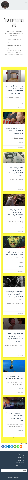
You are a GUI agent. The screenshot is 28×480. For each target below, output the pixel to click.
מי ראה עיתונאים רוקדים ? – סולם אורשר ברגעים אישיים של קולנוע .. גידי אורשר (14, 417)
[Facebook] (2, 446)
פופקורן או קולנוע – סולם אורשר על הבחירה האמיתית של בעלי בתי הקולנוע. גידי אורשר (14, 90)
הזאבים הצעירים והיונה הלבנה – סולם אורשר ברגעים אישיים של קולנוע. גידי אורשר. (14, 337)
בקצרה (22, 455)
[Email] (14, 446)
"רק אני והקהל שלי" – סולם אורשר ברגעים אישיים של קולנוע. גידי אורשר (15, 214)
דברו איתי (18, 465)
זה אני (22, 464)
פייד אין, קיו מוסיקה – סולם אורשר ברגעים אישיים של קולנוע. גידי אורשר (15, 171)
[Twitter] (5, 446)
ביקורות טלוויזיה (20, 457)
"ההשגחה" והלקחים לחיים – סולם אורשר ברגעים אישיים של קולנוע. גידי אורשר (14, 295)
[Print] (21, 446)
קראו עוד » (20, 103)
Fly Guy (17, 479)
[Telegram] (11, 446)
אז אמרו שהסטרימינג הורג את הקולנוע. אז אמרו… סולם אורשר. (14, 130)
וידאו (22, 459)
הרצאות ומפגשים (20, 462)
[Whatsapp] (17, 446)
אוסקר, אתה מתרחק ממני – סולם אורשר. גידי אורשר (14, 377)
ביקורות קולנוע (20, 454)
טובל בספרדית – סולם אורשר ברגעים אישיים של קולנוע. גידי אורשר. (14, 254)
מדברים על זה (21, 460)
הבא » (7, 438)
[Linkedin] (8, 446)
